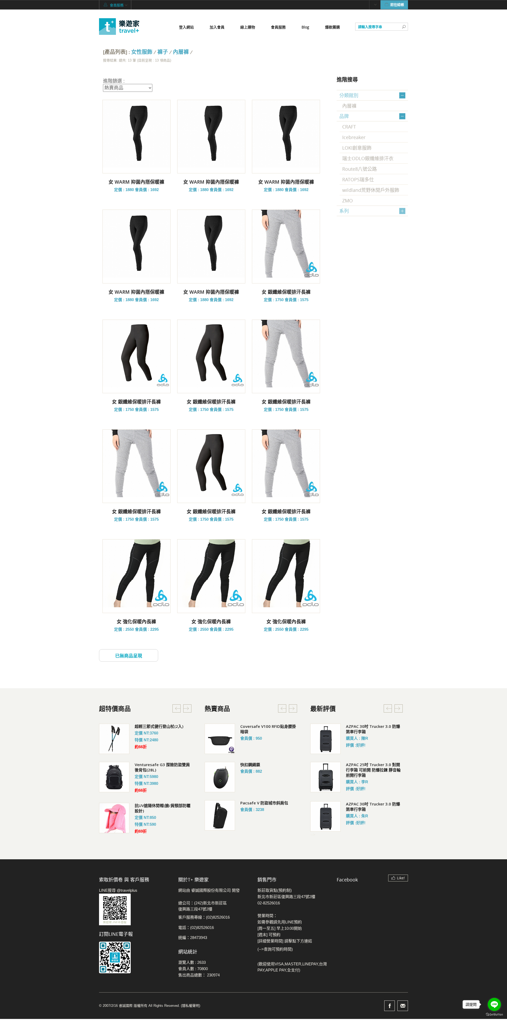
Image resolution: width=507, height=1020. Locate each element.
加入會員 (217, 27)
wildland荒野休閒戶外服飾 (370, 190)
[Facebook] (389, 1005)
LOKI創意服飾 (357, 148)
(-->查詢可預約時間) (275, 949)
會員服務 (278, 27)
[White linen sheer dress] (114, 739)
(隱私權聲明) (190, 1006)
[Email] (402, 1005)
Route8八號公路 (359, 169)
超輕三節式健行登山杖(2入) (159, 726)
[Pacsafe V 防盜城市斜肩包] (220, 815)
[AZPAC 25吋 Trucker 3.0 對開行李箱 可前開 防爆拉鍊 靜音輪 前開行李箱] (325, 777)
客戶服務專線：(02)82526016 (204, 917)
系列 (344, 211)
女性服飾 (141, 52)
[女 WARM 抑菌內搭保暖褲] (136, 134)
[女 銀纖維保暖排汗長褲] (286, 243)
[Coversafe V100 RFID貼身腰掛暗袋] (220, 739)
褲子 (162, 52)
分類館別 (348, 95)
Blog (305, 27)
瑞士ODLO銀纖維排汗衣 (367, 158)
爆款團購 (332, 27)
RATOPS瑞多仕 (358, 179)
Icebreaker (353, 137)
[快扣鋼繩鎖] (220, 777)
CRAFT (349, 127)
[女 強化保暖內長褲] (136, 573)
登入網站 (186, 27)
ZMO (347, 200)
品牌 (344, 116)
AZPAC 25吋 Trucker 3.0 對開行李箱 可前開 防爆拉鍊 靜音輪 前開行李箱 (373, 770)
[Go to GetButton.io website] (494, 1014)
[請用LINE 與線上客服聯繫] (134, 909)
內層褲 (181, 52)
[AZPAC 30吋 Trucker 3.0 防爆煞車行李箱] (325, 739)
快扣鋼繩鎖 (250, 764)
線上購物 (247, 27)
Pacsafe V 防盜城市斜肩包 (264, 802)
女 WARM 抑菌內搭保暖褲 (136, 182)
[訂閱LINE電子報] (134, 957)
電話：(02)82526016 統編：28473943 (196, 932)
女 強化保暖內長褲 (136, 621)
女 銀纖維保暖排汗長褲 (286, 292)
